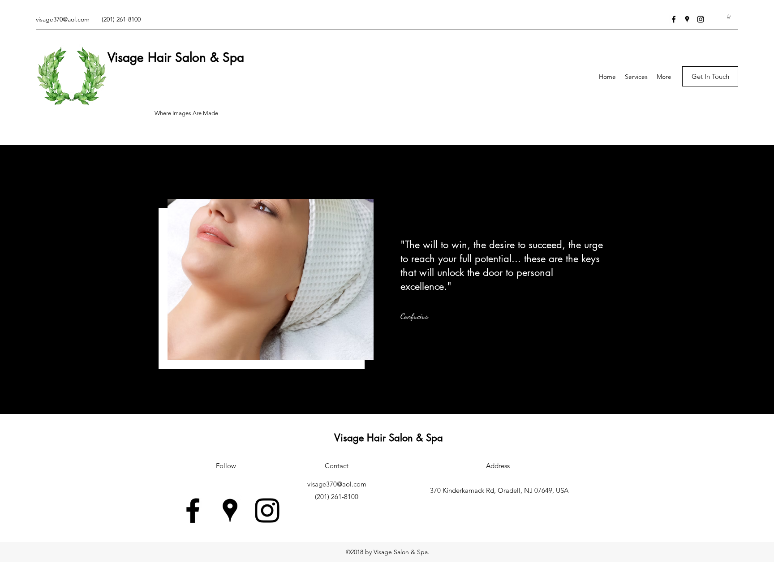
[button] (729, 16)
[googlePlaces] (687, 19)
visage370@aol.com (63, 19)
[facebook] (673, 19)
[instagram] (700, 19)
